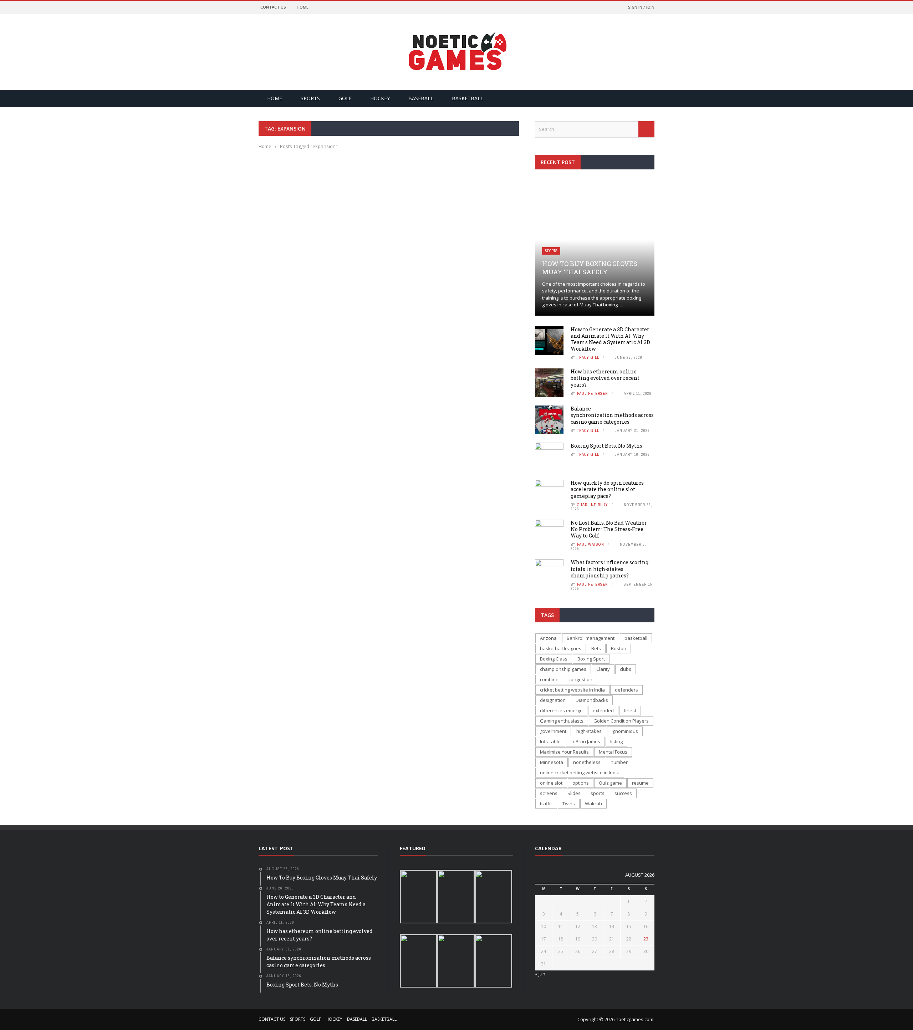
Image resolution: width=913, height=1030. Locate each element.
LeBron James (585, 741)
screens (548, 793)
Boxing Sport (591, 659)
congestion (580, 679)
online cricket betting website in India (579, 772)
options (580, 783)
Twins (568, 803)
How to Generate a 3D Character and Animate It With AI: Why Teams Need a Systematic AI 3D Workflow (610, 339)
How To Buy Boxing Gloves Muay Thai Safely (589, 267)
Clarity (603, 669)
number (619, 762)
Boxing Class (553, 659)
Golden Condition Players (621, 721)
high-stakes (589, 731)
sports (598, 793)
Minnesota (551, 762)
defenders (626, 690)
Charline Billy (592, 504)
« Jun (540, 973)
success (623, 793)
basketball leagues (560, 648)
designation (553, 700)
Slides (574, 793)
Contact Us (273, 7)
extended (603, 710)
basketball (635, 638)
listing (616, 741)
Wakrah (593, 803)
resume (640, 783)
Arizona (548, 638)
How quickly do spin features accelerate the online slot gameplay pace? (607, 489)
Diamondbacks (592, 700)
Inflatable (550, 741)
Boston (618, 648)
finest (630, 710)
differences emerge (561, 710)
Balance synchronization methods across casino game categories (612, 415)
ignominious (625, 731)
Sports (310, 98)
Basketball (467, 98)
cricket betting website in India (572, 690)
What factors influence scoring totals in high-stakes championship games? (609, 568)
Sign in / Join (641, 7)
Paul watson (590, 544)
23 (645, 939)
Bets (596, 648)
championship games (563, 669)
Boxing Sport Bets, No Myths (606, 445)
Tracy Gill (588, 357)
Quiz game (610, 783)
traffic (546, 803)
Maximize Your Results (564, 752)
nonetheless (587, 762)
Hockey (380, 98)
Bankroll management (590, 638)
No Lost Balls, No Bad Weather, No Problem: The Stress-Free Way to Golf (609, 529)
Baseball (420, 98)
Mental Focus (613, 752)
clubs (625, 669)
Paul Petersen (592, 393)
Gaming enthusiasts (561, 721)
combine (549, 679)
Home (302, 7)
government (553, 731)
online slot (551, 783)
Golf (345, 98)
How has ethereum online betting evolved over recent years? (605, 378)
